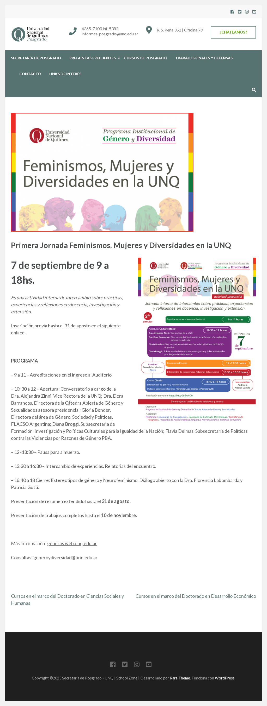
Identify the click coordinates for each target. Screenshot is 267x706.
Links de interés (65, 74)
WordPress (225, 678)
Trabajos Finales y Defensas (204, 58)
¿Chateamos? (233, 32)
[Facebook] (232, 11)
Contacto (30, 74)
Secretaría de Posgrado (36, 58)
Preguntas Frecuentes (92, 58)
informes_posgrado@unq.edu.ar (110, 33)
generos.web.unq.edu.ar (72, 543)
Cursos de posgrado (145, 58)
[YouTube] (254, 11)
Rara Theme (180, 678)
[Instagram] (247, 11)
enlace (18, 332)
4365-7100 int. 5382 (100, 28)
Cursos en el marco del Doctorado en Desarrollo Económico (196, 596)
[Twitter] (239, 11)
